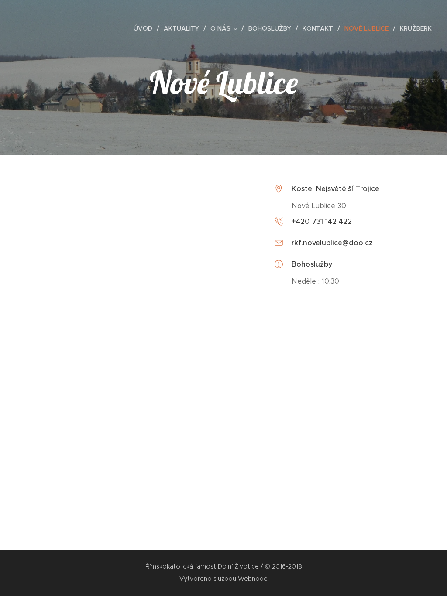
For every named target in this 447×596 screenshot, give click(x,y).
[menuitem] (145, 28)
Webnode (253, 578)
